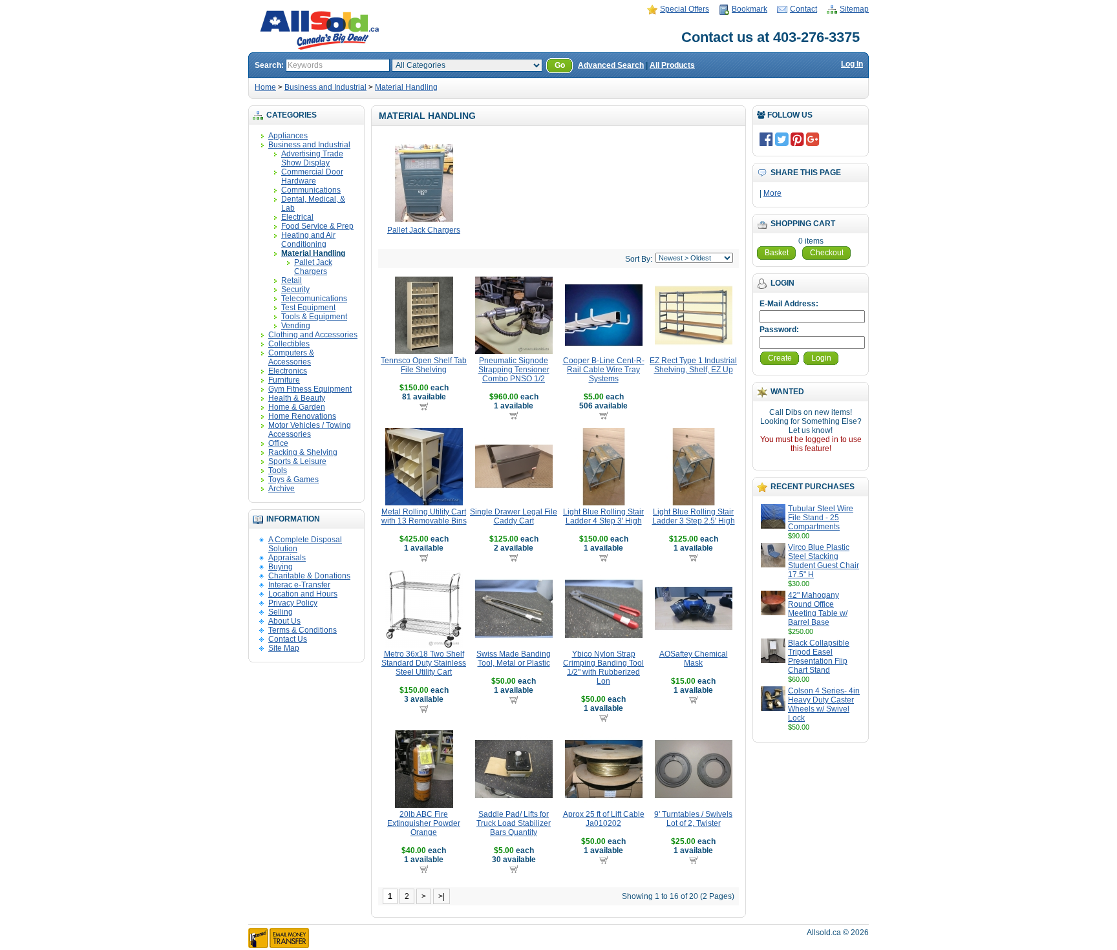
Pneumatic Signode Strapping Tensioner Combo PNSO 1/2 (513, 369)
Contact (803, 9)
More (772, 193)
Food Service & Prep (317, 226)
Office (278, 443)
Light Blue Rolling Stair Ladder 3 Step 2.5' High (693, 516)
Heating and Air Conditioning (308, 240)
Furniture (284, 380)
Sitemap (854, 9)
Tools (277, 470)
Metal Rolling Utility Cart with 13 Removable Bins (424, 516)
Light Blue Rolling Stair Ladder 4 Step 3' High (603, 516)
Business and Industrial (325, 87)
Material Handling (406, 87)
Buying (280, 566)
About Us (284, 621)
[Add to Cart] (424, 406)
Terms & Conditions (302, 630)
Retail (291, 280)
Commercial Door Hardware (312, 176)
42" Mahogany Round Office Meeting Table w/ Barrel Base (817, 609)
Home (265, 87)
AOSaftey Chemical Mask (693, 658)
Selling (280, 612)
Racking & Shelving (302, 452)
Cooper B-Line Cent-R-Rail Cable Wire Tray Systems (603, 369)
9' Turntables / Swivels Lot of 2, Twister (693, 819)
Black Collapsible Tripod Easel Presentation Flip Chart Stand (818, 657)
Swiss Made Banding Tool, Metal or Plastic (513, 658)
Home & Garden (296, 407)
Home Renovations (302, 416)
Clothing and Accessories (312, 334)
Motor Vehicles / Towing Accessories (309, 430)
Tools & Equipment (314, 316)
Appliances (288, 135)
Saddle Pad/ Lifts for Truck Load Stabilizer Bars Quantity (513, 823)
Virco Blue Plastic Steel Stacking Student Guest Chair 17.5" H (823, 561)
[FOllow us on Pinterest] (797, 139)
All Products (672, 65)
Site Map (283, 648)
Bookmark (749, 9)
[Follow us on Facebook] (766, 139)
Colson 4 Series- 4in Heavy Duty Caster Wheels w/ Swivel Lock (824, 704)
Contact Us (287, 639)
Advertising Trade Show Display (312, 158)
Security (295, 289)
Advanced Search (611, 65)
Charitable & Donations (309, 575)
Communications (311, 190)
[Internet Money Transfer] (278, 945)
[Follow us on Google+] (813, 139)
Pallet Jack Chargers (313, 267)
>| (441, 896)
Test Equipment (308, 307)
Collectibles (289, 343)
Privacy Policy (292, 602)
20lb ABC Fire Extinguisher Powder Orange (423, 823)
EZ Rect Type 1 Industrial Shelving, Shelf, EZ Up (693, 365)
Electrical (297, 217)
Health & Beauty (296, 398)
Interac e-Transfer (299, 584)
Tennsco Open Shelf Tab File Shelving (424, 365)
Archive (281, 488)
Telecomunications (314, 298)
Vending (295, 325)
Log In (852, 64)
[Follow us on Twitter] (782, 139)
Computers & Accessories (291, 357)
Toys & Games (293, 479)
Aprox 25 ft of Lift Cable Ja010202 (603, 819)
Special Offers (684, 9)
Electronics (287, 370)
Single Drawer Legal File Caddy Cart (513, 516)
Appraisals (287, 557)
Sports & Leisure (297, 461)
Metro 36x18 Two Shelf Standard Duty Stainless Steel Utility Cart (423, 663)
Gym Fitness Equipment (310, 389)
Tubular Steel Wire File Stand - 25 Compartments (820, 517)
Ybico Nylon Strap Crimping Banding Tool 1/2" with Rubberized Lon (603, 667)
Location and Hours (302, 593)
